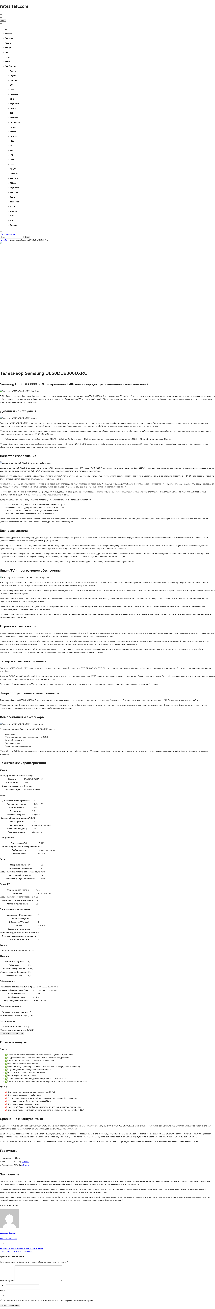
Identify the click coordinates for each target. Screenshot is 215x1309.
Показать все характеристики (12, 1033)
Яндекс (13, 225)
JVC (11, 146)
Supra (12, 197)
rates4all (4, 240)
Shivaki (13, 183)
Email (3, 1290)
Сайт (2, 1295)
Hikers (13, 108)
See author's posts (8, 1238)
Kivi (11, 150)
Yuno (12, 216)
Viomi (12, 206)
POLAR (13, 169)
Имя (2, 1285)
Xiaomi (8, 43)
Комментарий (7, 1280)
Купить (25, 1161)
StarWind (14, 94)
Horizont (14, 136)
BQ (11, 85)
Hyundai (13, 80)
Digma (13, 75)
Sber (7, 52)
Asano (13, 71)
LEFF (12, 89)
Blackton (14, 117)
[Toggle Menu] (1, 23)
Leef (12, 159)
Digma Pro (15, 122)
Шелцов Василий (8, 1233)
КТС (11, 220)
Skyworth (14, 103)
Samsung (9, 38)
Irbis (12, 141)
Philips (8, 47)
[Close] (1, 231)
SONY (7, 61)
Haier (7, 57)
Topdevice (14, 202)
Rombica (14, 178)
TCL (11, 113)
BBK (12, 99)
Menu (3, 20)
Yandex (13, 211)
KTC (11, 155)
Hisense (8, 33)
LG (6, 29)
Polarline (14, 174)
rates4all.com (14, 6)
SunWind (14, 192)
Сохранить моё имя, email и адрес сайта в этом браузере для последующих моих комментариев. (48, 1300)
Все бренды (10, 66)
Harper (13, 127)
